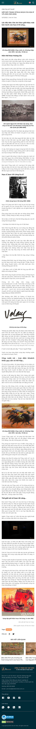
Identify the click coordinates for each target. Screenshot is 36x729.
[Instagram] (14, 697)
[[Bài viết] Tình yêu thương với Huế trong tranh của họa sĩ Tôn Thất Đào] (12, 648)
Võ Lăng (9, 629)
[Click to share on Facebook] (9, 634)
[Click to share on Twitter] (13, 634)
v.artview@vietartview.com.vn (15, 689)
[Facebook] (3, 697)
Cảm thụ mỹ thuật (8, 9)
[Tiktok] (19, 697)
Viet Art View (15, 725)
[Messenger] (9, 707)
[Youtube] (9, 697)
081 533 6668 (11, 686)
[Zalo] (19, 707)
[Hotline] (14, 707)
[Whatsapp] (3, 707)
